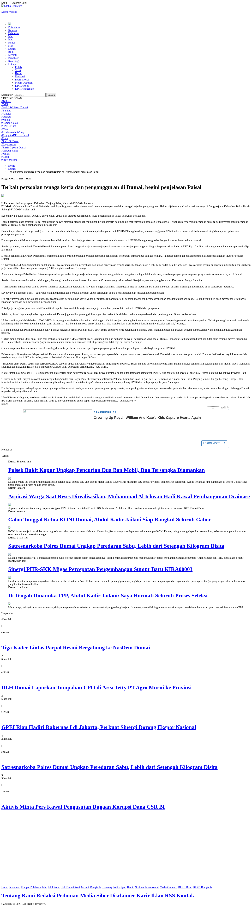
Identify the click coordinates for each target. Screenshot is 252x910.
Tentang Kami (18, 895)
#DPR (4, 104)
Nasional (20, 76)
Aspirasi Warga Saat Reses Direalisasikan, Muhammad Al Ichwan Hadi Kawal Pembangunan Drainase (129, 496)
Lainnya (12, 64)
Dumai (12, 48)
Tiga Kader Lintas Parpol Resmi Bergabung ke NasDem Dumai (75, 647)
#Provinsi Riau (9, 159)
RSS (170, 895)
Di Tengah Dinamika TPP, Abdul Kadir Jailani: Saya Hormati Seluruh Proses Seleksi (108, 595)
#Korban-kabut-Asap (12, 132)
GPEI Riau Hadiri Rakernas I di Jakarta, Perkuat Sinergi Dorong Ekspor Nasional (98, 727)
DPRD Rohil (22, 85)
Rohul (11, 42)
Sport (18, 70)
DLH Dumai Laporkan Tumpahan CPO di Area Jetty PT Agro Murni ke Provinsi (96, 687)
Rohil (11, 51)
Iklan (157, 895)
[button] (3, 18)
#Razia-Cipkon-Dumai (13, 147)
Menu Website (9, 11)
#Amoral (6, 113)
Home (11, 165)
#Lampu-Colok (9, 122)
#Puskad (6, 116)
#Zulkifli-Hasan (10, 141)
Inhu (10, 36)
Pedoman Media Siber (83, 895)
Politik (18, 67)
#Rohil (5, 156)
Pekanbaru (14, 27)
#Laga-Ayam (8, 144)
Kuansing (13, 61)
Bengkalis (13, 58)
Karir (143, 895)
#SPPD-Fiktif (8, 125)
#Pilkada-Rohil (9, 150)
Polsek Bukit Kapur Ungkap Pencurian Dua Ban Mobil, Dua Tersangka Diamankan (106, 470)
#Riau (4, 138)
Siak (10, 45)
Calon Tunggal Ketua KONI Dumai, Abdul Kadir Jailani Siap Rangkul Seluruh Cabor (109, 519)
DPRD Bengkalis (24, 88)
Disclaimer (122, 895)
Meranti (12, 54)
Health (18, 73)
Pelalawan (13, 33)
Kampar (12, 30)
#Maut (4, 129)
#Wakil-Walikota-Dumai (14, 107)
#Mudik (5, 119)
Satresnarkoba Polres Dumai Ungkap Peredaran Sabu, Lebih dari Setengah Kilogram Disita (116, 546)
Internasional (22, 79)
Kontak (185, 895)
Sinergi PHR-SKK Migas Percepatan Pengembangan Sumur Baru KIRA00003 (100, 569)
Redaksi (45, 895)
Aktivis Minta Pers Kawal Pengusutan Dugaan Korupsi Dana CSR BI (83, 807)
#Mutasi (5, 153)
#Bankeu (6, 110)
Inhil (10, 39)
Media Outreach (24, 82)
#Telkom (6, 101)
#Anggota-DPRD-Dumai (15, 135)
